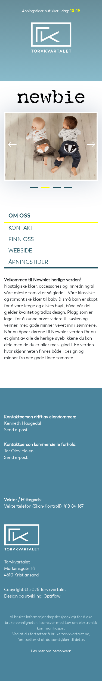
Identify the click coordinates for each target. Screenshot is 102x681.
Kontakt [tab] (20, 228)
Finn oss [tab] (21, 239)
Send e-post (15, 429)
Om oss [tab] (19, 215)
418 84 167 (74, 506)
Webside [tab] (20, 251)
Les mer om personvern (51, 651)
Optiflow (52, 596)
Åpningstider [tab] (28, 262)
